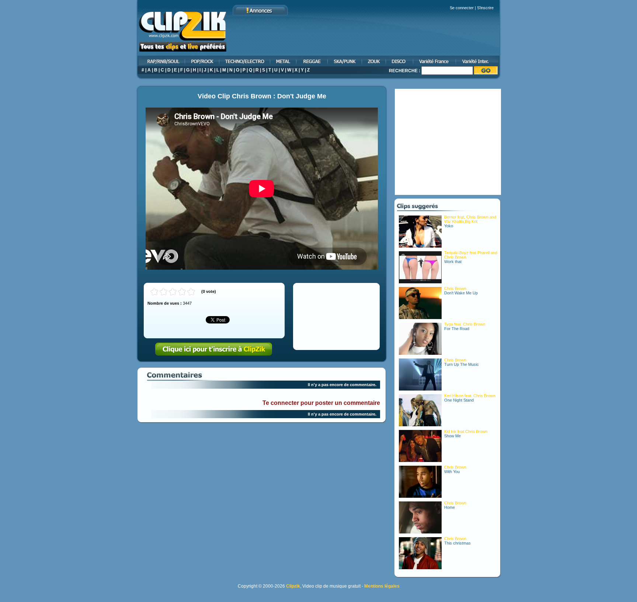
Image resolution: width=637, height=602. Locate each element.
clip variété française (435, 61)
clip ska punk (345, 61)
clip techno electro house (245, 61)
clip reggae (312, 61)
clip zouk (374, 61)
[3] (172, 292)
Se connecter (462, 8)
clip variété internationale (478, 61)
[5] (191, 292)
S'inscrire (485, 8)
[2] (163, 292)
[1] (154, 292)
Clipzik (293, 586)
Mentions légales (382, 586)
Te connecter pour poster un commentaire (321, 403)
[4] (182, 292)
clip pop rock (202, 61)
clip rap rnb (160, 61)
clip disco (400, 61)
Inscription (213, 349)
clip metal (284, 61)
